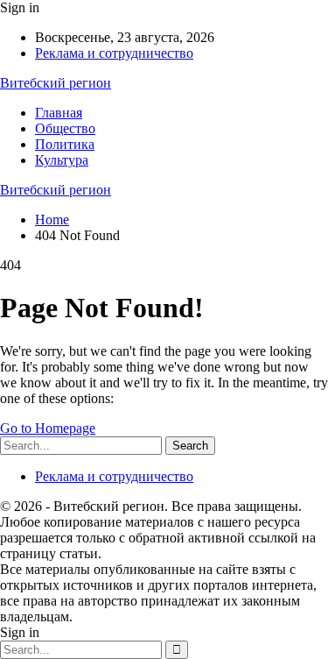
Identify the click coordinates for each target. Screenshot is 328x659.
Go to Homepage (47, 428)
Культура (61, 159)
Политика (64, 144)
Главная (58, 112)
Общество (65, 128)
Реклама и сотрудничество (114, 53)
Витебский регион (55, 82)
